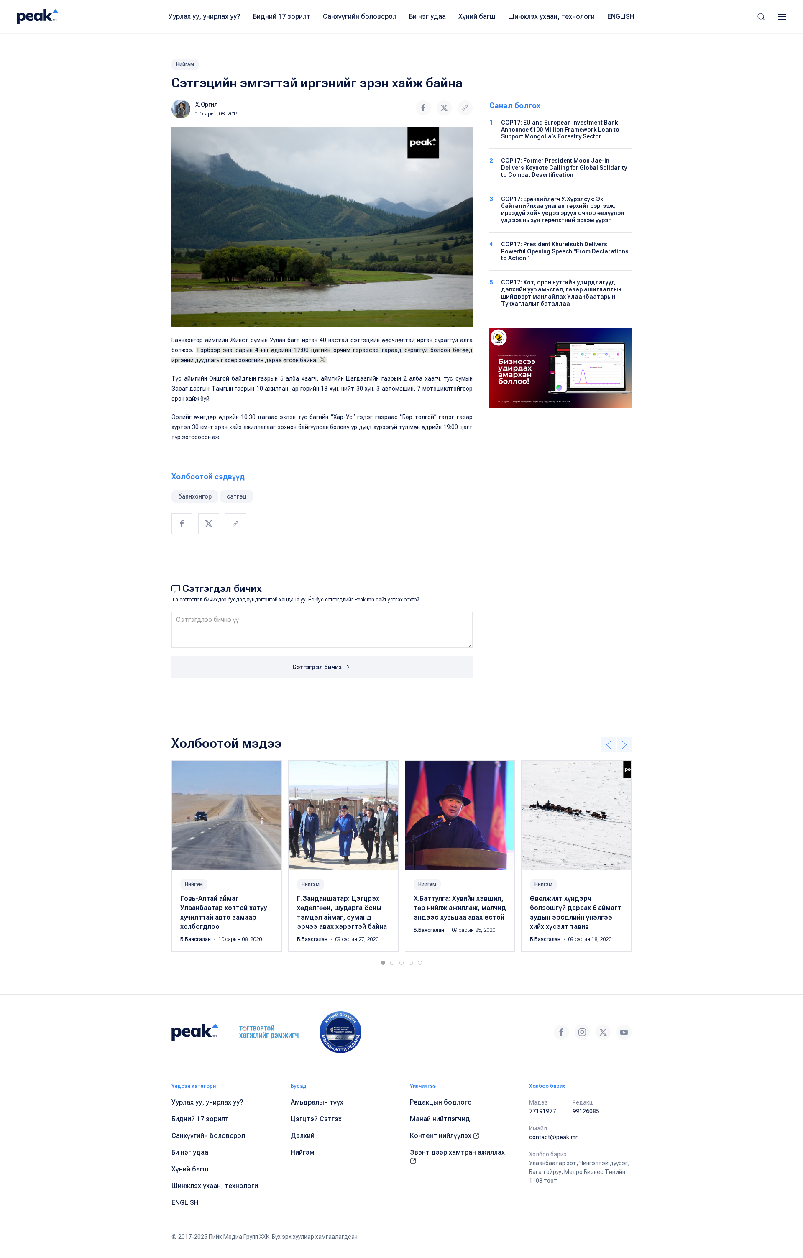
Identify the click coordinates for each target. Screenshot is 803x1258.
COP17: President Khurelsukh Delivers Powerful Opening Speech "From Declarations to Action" (565, 251)
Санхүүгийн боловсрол (359, 16)
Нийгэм (185, 64)
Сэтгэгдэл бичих (317, 667)
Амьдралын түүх (317, 1102)
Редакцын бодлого (441, 1102)
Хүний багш (477, 16)
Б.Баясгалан (196, 940)
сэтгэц (236, 496)
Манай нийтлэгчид (440, 1119)
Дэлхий (303, 1136)
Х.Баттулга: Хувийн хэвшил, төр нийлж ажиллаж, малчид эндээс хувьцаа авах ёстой (460, 908)
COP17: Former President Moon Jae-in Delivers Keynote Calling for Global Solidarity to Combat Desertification (564, 167)
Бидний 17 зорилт (281, 16)
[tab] (383, 963)
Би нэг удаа (427, 16)
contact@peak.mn (554, 1137)
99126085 (586, 1111)
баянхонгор (195, 496)
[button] (761, 16)
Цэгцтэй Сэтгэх (316, 1119)
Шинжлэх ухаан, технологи (551, 16)
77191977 (542, 1111)
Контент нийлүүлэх (441, 1136)
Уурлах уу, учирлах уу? (204, 16)
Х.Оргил (206, 104)
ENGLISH (620, 16)
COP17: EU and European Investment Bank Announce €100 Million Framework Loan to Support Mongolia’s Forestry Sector (560, 129)
